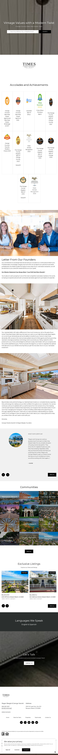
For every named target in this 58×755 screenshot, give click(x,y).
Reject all (8, 749)
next (7, 472)
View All (52, 472)
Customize (16, 749)
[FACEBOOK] (21, 720)
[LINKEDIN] (32, 720)
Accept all (26, 749)
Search (45, 31)
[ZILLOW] (36, 720)
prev (3, 472)
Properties (28, 715)
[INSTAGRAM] (25, 720)
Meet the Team (17, 715)
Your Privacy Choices (29, 753)
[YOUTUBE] (29, 720)
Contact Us (48, 715)
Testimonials (38, 715)
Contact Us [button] (29, 661)
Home (7, 715)
